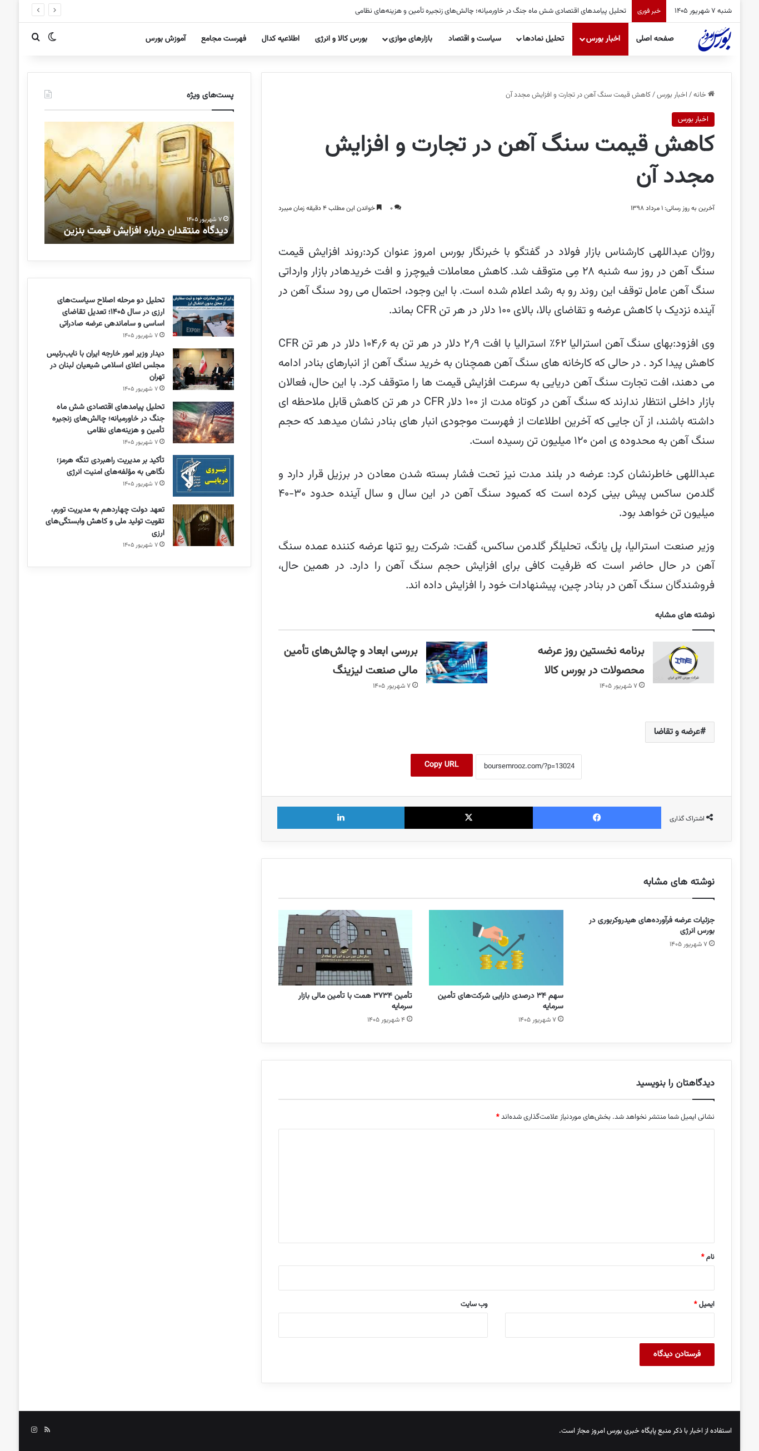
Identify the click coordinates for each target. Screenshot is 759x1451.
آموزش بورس (166, 39)
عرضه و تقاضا (677, 732)
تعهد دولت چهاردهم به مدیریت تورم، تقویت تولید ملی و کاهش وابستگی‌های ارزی (105, 521)
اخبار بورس (603, 39)
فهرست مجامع (223, 39)
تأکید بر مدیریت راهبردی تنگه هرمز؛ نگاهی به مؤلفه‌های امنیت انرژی (110, 466)
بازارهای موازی (410, 39)
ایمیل (704, 1304)
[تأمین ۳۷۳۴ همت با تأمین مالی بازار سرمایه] (345, 947)
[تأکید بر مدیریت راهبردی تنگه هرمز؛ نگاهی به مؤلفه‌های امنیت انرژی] (203, 476)
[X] (469, 818)
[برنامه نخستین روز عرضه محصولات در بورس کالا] (683, 662)
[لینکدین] (341, 818)
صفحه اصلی (655, 39)
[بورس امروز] (714, 39)
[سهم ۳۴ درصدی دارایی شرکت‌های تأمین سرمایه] (496, 947)
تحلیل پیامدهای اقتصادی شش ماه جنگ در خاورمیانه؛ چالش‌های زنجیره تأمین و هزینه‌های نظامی (490, 11)
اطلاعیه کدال (280, 39)
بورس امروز (606, 1431)
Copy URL (442, 765)
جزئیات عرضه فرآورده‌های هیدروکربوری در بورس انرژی (652, 925)
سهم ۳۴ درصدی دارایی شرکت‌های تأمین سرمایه (500, 1001)
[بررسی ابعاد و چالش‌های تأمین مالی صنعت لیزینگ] (456, 662)
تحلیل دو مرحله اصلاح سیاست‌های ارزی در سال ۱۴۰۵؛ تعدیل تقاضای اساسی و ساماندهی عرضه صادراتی (110, 312)
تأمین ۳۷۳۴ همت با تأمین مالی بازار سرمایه (355, 1001)
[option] (139, 183)
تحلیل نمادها (543, 39)
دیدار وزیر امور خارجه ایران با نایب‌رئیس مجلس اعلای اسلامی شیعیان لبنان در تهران (105, 365)
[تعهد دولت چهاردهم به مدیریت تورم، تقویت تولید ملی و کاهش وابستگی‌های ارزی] (203, 525)
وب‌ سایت (474, 1304)
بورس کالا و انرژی (341, 39)
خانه (700, 95)
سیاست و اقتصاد (474, 39)
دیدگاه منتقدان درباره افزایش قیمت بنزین (146, 231)
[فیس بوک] (597, 818)
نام (708, 1257)
